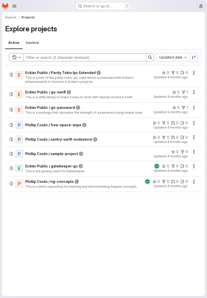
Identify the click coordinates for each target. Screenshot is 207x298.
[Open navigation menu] (14, 6)
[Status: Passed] (157, 166)
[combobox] (173, 57)
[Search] (150, 57)
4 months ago (177, 77)
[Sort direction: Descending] (194, 57)
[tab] (14, 42)
